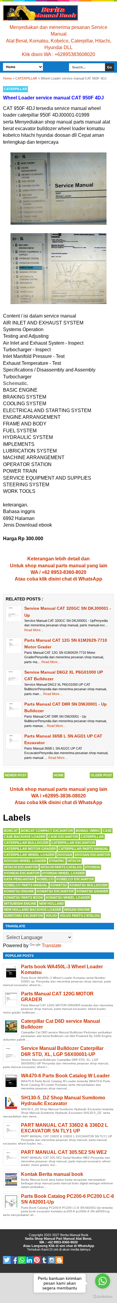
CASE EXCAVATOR (63, 836)
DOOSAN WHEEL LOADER (25, 861)
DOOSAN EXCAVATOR (92, 855)
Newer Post (16, 775)
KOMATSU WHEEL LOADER (68, 897)
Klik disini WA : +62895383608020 (58, 54)
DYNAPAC (57, 861)
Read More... (33, 630)
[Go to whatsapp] (102, 1281)
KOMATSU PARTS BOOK (23, 897)
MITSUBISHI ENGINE (20, 903)
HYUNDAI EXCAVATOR (22, 873)
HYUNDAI (92, 867)
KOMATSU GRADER (92, 891)
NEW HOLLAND (51, 903)
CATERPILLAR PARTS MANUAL (83, 848)
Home (59, 775)
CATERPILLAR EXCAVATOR (73, 842)
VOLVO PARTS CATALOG (80, 915)
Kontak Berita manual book (52, 1174)
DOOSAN (64, 855)
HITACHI (74, 861)
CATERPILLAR (15, 89)
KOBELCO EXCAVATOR (75, 879)
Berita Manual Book (74, 1235)
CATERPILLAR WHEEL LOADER (29, 855)
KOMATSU (58, 885)
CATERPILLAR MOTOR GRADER (30, 848)
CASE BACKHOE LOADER (25, 836)
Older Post (101, 775)
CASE (107, 830)
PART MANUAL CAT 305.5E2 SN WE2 (64, 1152)
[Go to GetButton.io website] (102, 1297)
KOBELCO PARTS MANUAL (26, 885)
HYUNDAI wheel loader (63, 873)
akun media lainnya (76, 1249)
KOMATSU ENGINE (19, 891)
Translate (52, 945)
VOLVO (51, 915)
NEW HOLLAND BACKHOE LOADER (33, 909)
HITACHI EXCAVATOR (21, 867)
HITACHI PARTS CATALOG (61, 867)
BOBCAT (11, 830)
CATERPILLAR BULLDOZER (26, 842)
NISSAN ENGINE (77, 909)
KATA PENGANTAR (19, 879)
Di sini (54, 1249)
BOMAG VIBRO (88, 830)
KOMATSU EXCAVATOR (55, 891)
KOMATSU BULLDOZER (89, 885)
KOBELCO (45, 879)
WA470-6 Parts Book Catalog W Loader (65, 1075)
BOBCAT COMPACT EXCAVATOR (47, 830)
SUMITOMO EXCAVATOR (23, 915)
